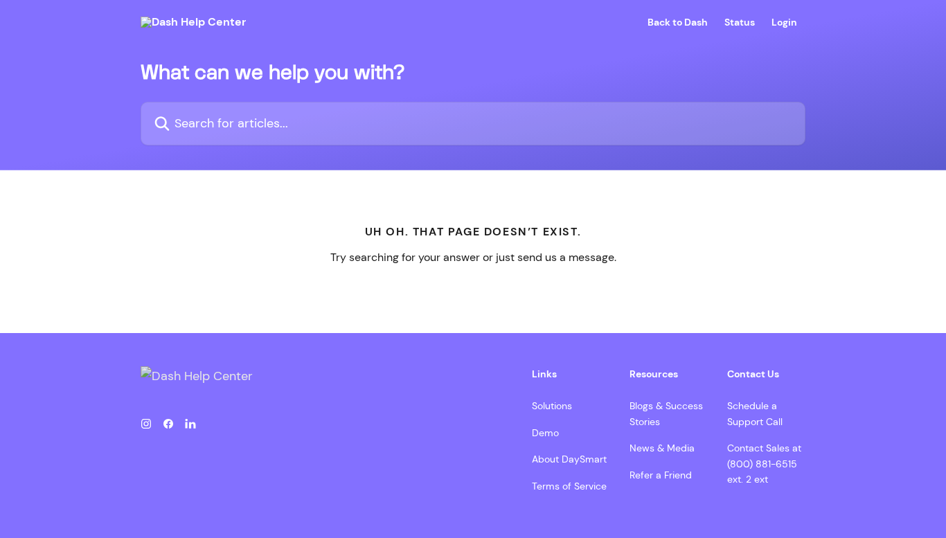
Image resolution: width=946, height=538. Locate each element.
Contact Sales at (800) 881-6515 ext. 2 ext (764, 463)
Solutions (552, 406)
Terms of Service (569, 486)
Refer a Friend (661, 475)
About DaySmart (569, 459)
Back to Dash (678, 22)
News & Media (662, 448)
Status (739, 22)
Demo (545, 433)
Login (784, 22)
